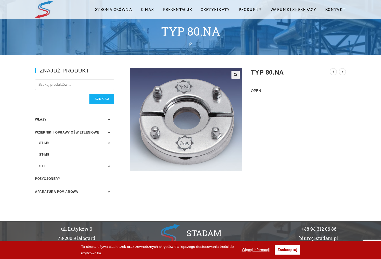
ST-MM (44, 143)
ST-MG (44, 154)
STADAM (203, 232)
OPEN (256, 91)
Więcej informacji (256, 250)
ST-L (42, 166)
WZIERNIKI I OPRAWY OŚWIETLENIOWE (67, 132)
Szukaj (102, 99)
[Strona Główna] (190, 44)
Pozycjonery (47, 179)
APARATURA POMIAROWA (56, 192)
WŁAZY (41, 119)
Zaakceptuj (287, 250)
